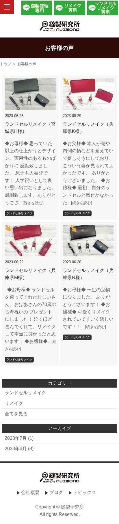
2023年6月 (16, 448)
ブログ (56, 492)
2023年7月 (16, 438)
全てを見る (16, 413)
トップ (5, 64)
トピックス (84, 492)
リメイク (14, 403)
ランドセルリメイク (19, 213)
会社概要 (30, 492)
